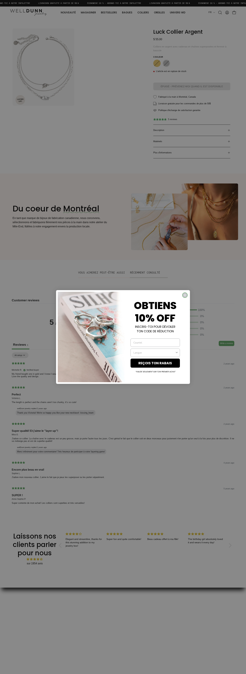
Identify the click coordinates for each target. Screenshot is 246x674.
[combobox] (154, 353)
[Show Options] (176, 353)
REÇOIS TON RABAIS (155, 363)
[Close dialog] (184, 295)
